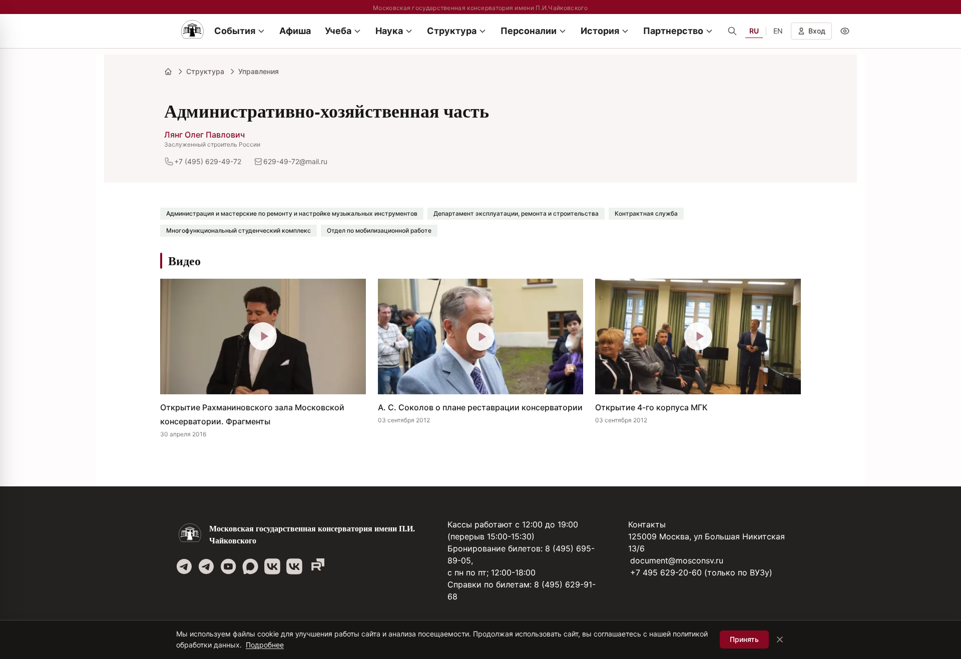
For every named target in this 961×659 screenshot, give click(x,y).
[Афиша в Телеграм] (316, 566)
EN (778, 31)
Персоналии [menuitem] (529, 31)
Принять (744, 639)
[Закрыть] (780, 639)
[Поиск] (732, 31)
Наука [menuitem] (389, 31)
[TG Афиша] (206, 566)
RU (754, 31)
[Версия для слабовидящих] (845, 31)
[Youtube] (228, 566)
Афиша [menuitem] (295, 31)
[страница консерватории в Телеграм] (184, 566)
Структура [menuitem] (451, 31)
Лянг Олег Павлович (204, 135)
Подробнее (265, 644)
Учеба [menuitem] (338, 31)
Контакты (647, 524)
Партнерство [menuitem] (673, 31)
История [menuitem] (600, 31)
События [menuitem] (234, 31)
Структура (205, 71)
